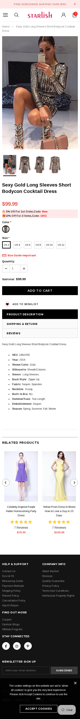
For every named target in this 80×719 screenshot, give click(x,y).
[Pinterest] (28, 646)
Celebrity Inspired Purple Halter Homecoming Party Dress (21, 511)
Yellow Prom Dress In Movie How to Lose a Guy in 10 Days (59, 511)
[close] (75, 4)
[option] (40, 93)
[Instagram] (17, 646)
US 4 (17, 245)
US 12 (61, 245)
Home (6, 26)
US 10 (49, 245)
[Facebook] (6, 646)
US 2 (6, 245)
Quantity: (8, 261)
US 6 (27, 245)
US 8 (38, 245)
